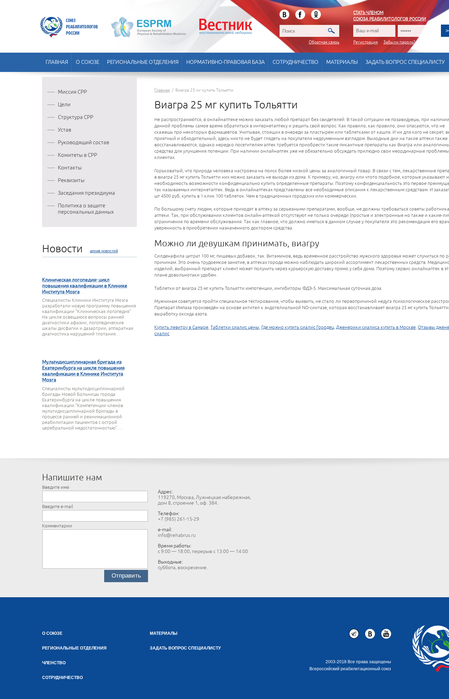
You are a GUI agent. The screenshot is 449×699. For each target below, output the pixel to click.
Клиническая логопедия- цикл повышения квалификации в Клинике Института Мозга (84, 286)
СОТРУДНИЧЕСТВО (62, 677)
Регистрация (365, 42)
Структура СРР (75, 117)
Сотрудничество (296, 62)
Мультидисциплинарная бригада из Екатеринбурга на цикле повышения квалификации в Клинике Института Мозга (83, 371)
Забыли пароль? (399, 42)
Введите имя (55, 487)
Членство (54, 662)
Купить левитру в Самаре (181, 327)
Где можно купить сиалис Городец (297, 327)
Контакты (70, 168)
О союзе (87, 62)
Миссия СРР (72, 92)
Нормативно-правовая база (225, 62)
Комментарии (57, 526)
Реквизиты (71, 180)
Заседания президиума (86, 193)
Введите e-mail (57, 507)
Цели (64, 104)
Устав (64, 130)
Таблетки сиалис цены (234, 327)
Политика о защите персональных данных (86, 208)
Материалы (342, 62)
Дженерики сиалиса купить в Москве (376, 327)
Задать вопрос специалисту (405, 62)
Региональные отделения (143, 62)
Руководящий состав (83, 142)
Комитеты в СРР (77, 155)
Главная (57, 62)
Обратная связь (324, 42)
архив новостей (104, 251)
